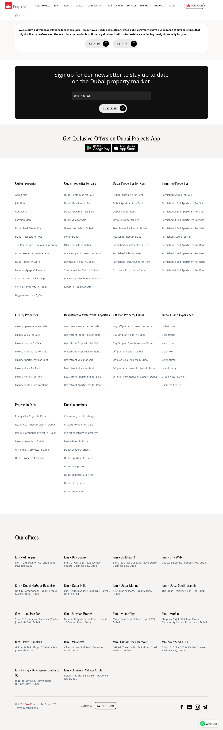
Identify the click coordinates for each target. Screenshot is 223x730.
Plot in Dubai (71, 236)
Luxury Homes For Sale (28, 343)
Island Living (169, 368)
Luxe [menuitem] (78, 5)
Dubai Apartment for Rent (128, 203)
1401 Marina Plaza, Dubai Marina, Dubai (132, 590)
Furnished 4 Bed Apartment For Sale (183, 228)
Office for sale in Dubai (77, 245)
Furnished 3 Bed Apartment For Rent (183, 261)
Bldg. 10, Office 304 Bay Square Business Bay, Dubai (37, 677)
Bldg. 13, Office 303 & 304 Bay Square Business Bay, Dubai (135, 561)
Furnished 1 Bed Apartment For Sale (183, 203)
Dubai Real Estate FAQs (28, 236)
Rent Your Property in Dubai (129, 270)
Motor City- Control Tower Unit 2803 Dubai (134, 618)
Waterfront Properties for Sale (81, 343)
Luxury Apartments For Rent (31, 360)
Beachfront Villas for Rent (79, 368)
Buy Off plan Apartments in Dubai (132, 326)
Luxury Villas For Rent (27, 368)
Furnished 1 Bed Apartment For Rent (183, 245)
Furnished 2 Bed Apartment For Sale (183, 211)
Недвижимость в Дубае (29, 295)
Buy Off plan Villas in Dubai (129, 334)
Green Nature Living (173, 376)
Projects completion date (78, 424)
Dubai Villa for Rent (124, 211)
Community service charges (80, 416)
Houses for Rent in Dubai (127, 236)
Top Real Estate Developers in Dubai (36, 245)
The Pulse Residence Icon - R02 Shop (183, 588)
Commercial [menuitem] (94, 5)
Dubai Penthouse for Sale (79, 194)
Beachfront (168, 334)
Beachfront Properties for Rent (82, 334)
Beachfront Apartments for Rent (83, 385)
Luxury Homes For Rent (28, 376)
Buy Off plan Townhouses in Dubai (133, 343)
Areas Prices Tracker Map (30, 278)
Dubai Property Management (32, 253)
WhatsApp (212, 724)
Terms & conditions (26, 707)
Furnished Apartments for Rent (131, 245)
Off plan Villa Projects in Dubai (130, 360)
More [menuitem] (172, 5)
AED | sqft (107, 706)
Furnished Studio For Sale (177, 194)
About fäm (21, 194)
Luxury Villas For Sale (27, 334)
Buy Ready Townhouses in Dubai (83, 278)
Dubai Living (169, 326)
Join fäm (20, 203)
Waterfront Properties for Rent (82, 351)
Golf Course (168, 360)
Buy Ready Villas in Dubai (79, 261)
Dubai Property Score (27, 261)
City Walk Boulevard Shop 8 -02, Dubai (184, 560)
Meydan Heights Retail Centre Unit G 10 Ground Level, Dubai (85, 618)
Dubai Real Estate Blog (28, 228)
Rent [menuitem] (67, 5)
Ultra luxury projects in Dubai (32, 449)
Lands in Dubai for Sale (77, 286)
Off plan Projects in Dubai (128, 351)
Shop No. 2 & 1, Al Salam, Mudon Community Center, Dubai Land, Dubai (184, 618)
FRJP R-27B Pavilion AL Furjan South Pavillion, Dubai (35, 561)
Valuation (197, 5)
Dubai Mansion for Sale (77, 203)
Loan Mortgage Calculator (30, 270)
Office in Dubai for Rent (126, 220)
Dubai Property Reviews (29, 458)
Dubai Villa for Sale (75, 220)
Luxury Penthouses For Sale (31, 351)
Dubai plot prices (74, 483)
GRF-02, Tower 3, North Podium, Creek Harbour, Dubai (135, 646)
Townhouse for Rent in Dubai (130, 228)
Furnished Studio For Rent (177, 236)
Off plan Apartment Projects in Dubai (134, 368)
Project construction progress (81, 433)
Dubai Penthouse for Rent (128, 194)
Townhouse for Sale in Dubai (81, 270)
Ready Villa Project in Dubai (31, 416)
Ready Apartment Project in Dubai (35, 424)
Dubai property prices (77, 449)
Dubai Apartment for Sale (79, 211)
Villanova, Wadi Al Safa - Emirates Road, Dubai (83, 646)
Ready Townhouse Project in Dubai (35, 433)
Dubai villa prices (74, 466)
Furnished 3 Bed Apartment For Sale (183, 220)
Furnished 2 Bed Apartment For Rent (183, 253)
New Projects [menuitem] (42, 5)
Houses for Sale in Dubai (78, 228)
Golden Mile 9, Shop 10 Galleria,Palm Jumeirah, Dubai (36, 646)
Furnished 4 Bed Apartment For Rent (183, 270)
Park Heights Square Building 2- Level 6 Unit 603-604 (87, 590)
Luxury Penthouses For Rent (31, 385)
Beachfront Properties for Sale (81, 326)
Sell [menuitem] (110, 5)
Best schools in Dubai (76, 441)
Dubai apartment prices (78, 458)
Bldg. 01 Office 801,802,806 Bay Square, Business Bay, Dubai (82, 561)
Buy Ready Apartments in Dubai (82, 253)
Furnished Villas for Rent (127, 253)
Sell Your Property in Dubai (31, 286)
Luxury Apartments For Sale (31, 326)
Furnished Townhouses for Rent (131, 261)
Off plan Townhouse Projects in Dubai (135, 376)
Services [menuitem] (131, 5)
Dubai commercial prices (78, 474)
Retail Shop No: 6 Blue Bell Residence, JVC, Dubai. (86, 674)
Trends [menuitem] (144, 5)
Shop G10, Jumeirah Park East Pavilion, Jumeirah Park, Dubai (37, 618)
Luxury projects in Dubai (29, 441)
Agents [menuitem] (119, 5)
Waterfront (168, 343)
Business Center (171, 385)
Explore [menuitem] (158, 5)
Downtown (168, 351)
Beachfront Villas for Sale (78, 360)
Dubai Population (74, 491)
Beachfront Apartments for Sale (82, 376)
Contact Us (21, 211)
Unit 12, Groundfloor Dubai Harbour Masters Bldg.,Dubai (36, 590)
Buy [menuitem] (55, 5)
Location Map (23, 220)
